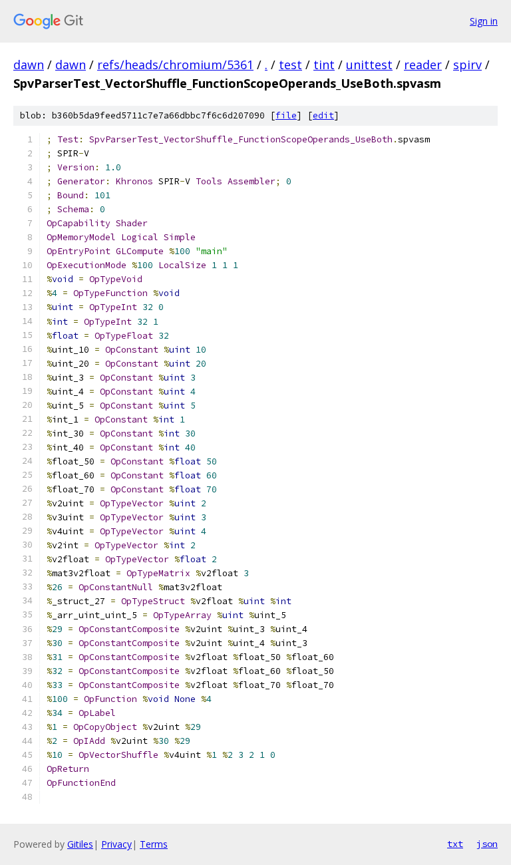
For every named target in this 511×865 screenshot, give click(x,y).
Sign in (484, 21)
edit (323, 115)
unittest (369, 65)
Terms (154, 844)
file (286, 115)
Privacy (116, 844)
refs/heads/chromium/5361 (175, 65)
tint (324, 65)
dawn (28, 65)
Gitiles (80, 844)
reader (423, 65)
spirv (467, 65)
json (487, 844)
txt (455, 844)
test (290, 65)
